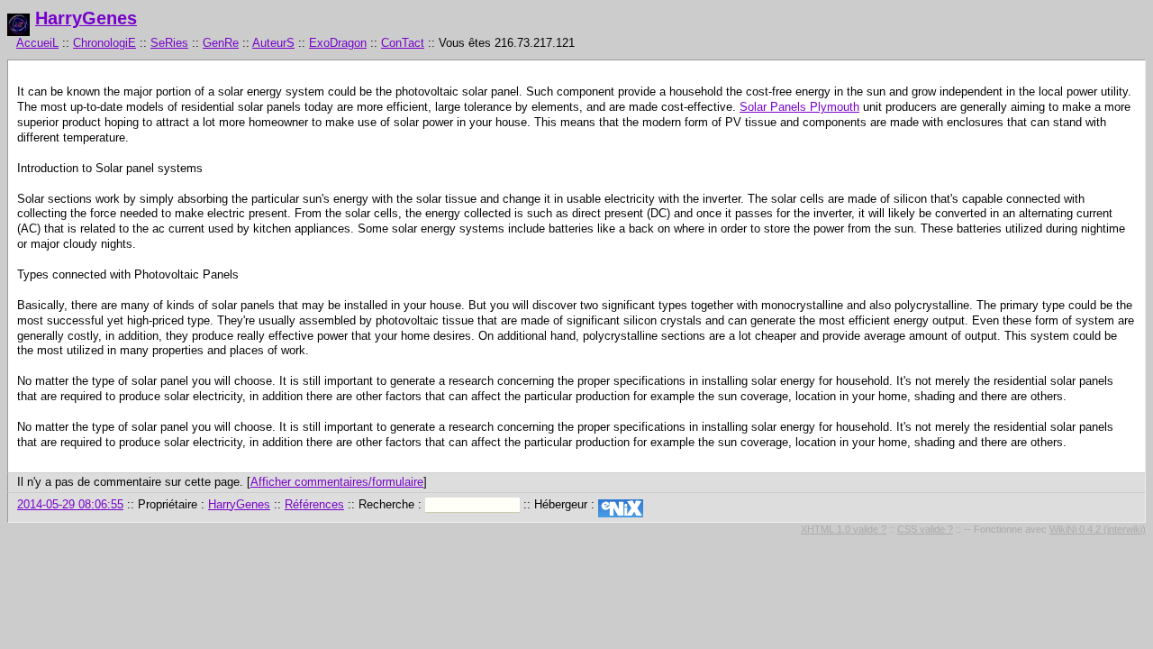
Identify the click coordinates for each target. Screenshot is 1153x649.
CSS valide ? (925, 529)
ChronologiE (104, 43)
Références (314, 504)
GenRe (221, 43)
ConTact (402, 43)
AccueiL (37, 43)
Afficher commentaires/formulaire (336, 482)
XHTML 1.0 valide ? (843, 529)
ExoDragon (338, 43)
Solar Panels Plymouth (799, 107)
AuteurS (273, 43)
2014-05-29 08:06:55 (70, 504)
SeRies (169, 43)
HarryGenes (86, 18)
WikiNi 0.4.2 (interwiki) (1097, 529)
